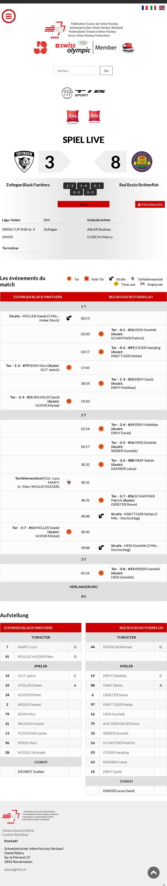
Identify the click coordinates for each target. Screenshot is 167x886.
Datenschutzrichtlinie (18, 830)
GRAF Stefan (112, 685)
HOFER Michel (29, 695)
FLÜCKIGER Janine (32, 733)
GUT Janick (27, 675)
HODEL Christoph (31, 752)
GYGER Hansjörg (116, 752)
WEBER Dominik (116, 733)
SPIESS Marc (27, 743)
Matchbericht (151, 204)
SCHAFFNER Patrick (119, 743)
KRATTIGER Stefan (118, 704)
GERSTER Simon (115, 695)
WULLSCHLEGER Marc (36, 656)
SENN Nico (26, 714)
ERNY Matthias (115, 675)
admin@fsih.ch (15, 869)
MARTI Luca (27, 647)
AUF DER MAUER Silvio (121, 723)
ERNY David (112, 771)
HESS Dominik (114, 714)
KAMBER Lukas (115, 762)
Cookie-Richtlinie (15, 834)
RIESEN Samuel (29, 704)
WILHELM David (31, 723)
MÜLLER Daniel (30, 685)
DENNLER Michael (117, 647)
